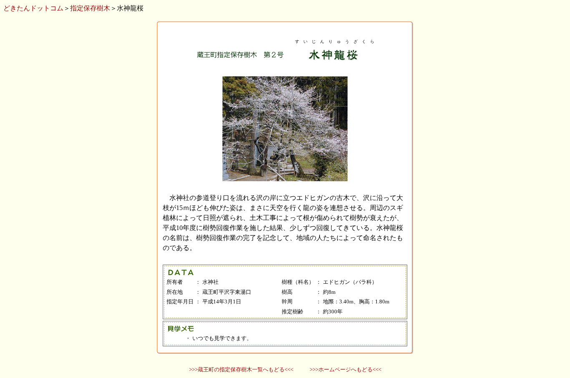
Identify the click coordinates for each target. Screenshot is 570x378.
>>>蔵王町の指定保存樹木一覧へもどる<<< (241, 369)
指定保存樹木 (90, 8)
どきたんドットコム (33, 8)
